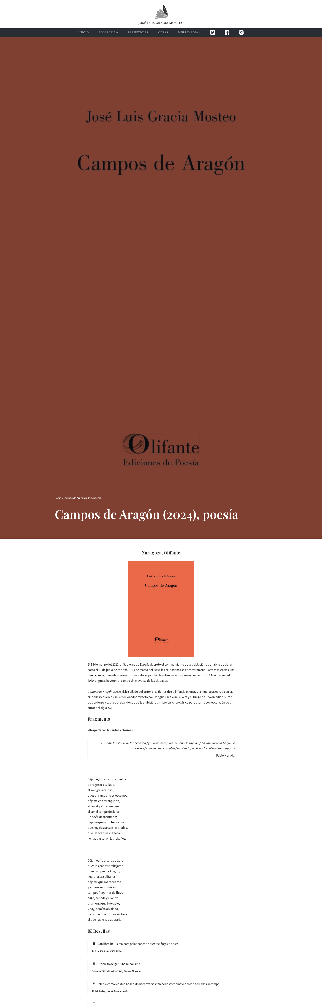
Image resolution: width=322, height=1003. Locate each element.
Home (58, 498)
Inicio (83, 32)
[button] (117, 33)
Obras (163, 32)
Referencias (138, 32)
